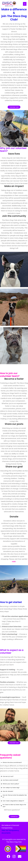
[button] (24, 4)
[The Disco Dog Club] (9, 4)
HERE (14, 562)
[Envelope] (19, 856)
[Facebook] (8, 856)
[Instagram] (14, 856)
